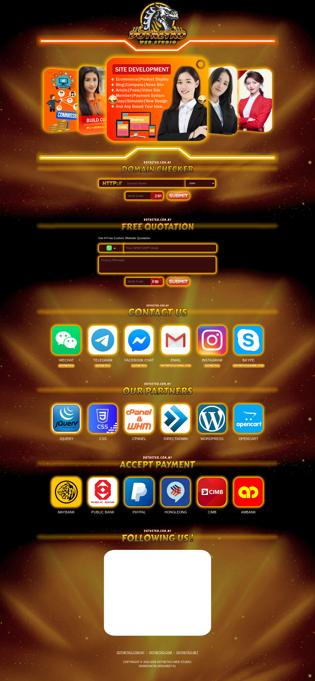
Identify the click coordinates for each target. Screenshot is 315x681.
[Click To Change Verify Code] (156, 196)
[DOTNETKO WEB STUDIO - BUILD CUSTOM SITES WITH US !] (157, 28)
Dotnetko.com (160, 652)
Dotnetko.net (187, 652)
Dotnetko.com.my (131, 652)
